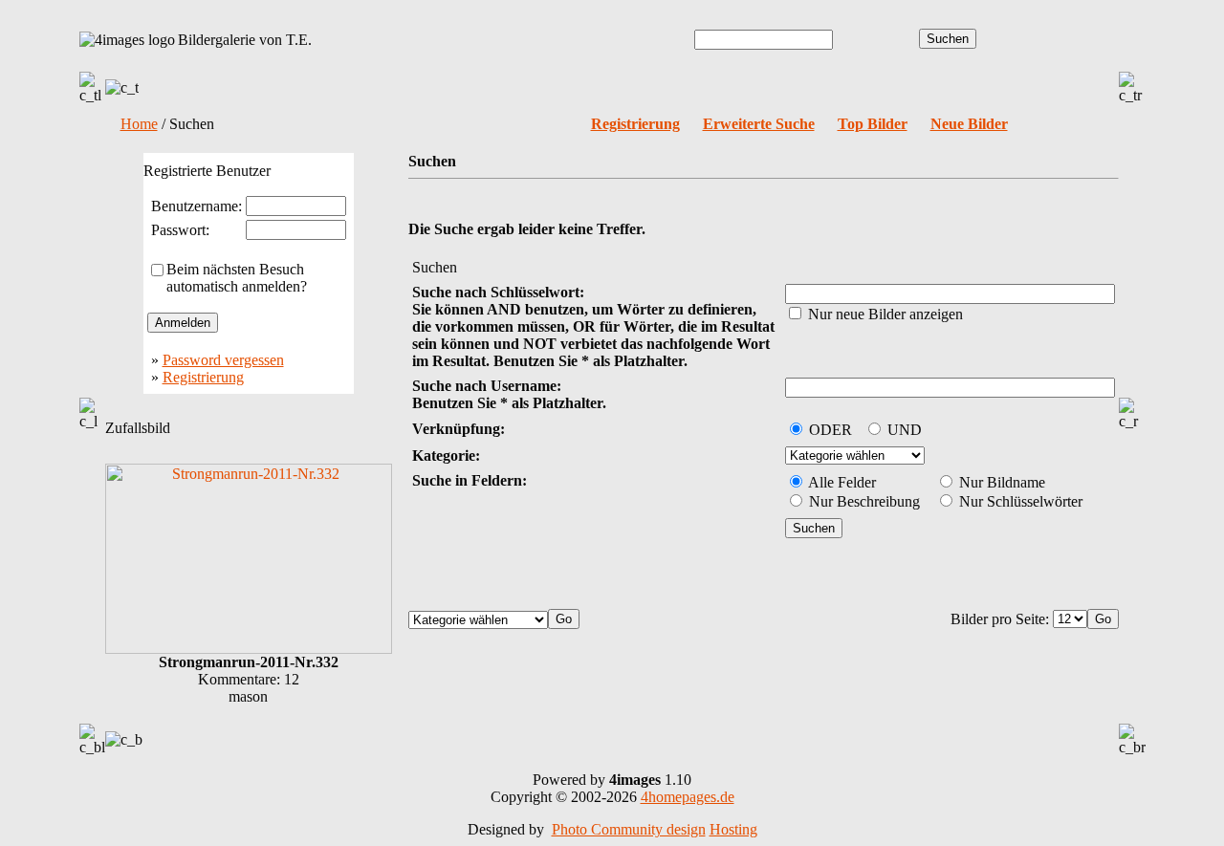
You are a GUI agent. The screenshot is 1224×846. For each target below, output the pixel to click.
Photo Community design (629, 829)
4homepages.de (687, 797)
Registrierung (203, 377)
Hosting (733, 829)
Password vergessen (223, 360)
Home (139, 124)
